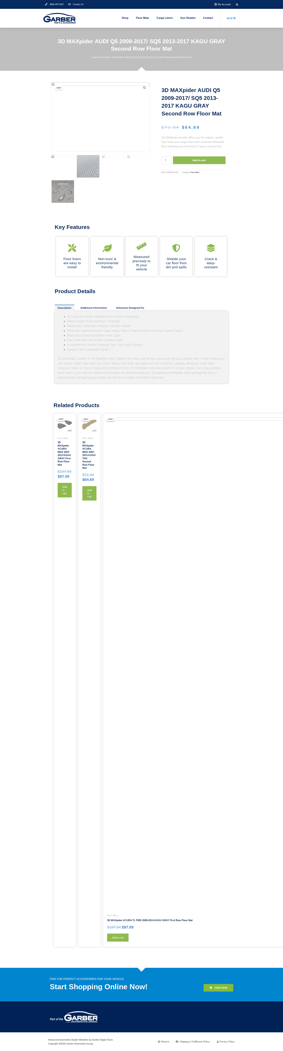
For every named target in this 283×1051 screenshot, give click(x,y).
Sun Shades (188, 18)
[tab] (64, 308)
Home (94, 57)
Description (64, 307)
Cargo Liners (165, 18)
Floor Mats (142, 18)
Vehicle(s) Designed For (130, 307)
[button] (218, 988)
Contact (208, 18)
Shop (125, 18)
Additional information (93, 307)
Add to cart (199, 160)
